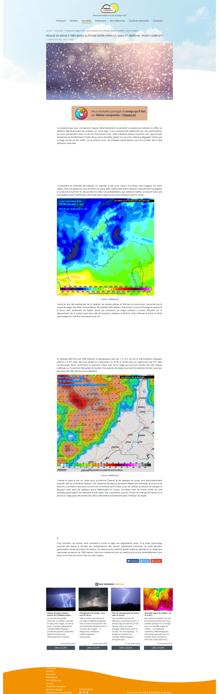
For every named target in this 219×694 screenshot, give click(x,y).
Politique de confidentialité (59, 692)
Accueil (49, 30)
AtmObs (74, 20)
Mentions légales (54, 689)
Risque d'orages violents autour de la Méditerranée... (59, 614)
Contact (50, 683)
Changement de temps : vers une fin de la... (92, 614)
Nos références (117, 20)
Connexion (158, 20)
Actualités (86, 20)
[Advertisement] (109, 164)
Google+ (157, 561)
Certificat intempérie (139, 20)
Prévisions (61, 20)
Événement (100, 20)
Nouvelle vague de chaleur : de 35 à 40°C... (157, 614)
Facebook (134, 561)
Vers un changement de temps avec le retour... (125, 614)
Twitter (145, 561)
